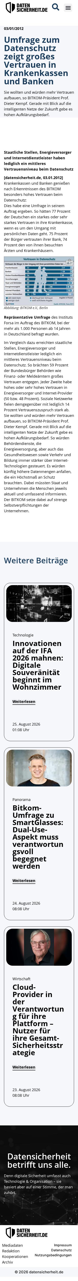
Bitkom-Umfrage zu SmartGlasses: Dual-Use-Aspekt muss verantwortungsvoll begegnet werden (37, 837)
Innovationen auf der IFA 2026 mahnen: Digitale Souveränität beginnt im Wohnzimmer (37, 665)
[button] (68, 8)
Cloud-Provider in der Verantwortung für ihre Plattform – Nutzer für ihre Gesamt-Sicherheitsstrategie (38, 1019)
